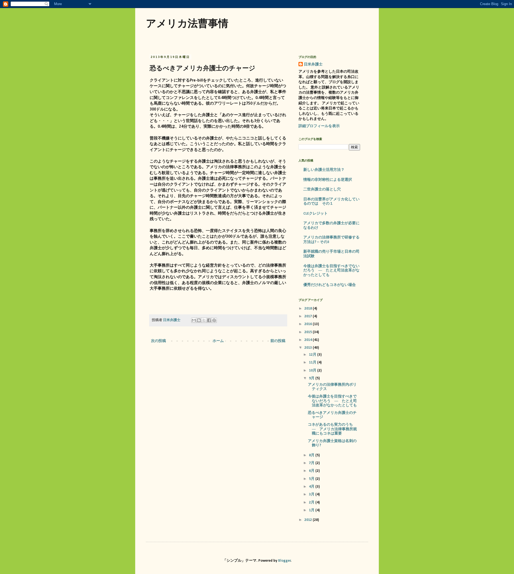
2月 (312, 503)
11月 (313, 362)
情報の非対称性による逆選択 (327, 180)
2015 (308, 332)
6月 (312, 471)
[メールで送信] (193, 320)
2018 (308, 309)
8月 (312, 455)
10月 (313, 371)
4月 (312, 487)
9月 (312, 378)
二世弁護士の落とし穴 (322, 189)
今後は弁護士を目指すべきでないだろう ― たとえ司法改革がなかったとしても (331, 270)
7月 (312, 463)
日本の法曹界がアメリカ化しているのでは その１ (331, 201)
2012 (308, 520)
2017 (308, 316)
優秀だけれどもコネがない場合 (329, 285)
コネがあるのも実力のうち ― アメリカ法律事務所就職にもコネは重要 (332, 429)
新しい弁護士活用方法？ (324, 170)
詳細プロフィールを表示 (319, 126)
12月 (313, 355)
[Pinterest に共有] (214, 320)
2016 (308, 324)
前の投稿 (277, 341)
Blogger (284, 561)
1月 (312, 510)
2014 (308, 340)
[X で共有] (204, 320)
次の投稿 (158, 341)
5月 (312, 479)
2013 (308, 348)
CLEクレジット (315, 214)
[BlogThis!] (199, 320)
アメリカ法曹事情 (187, 23)
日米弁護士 (313, 64)
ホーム (218, 341)
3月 (312, 494)
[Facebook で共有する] (209, 320)
